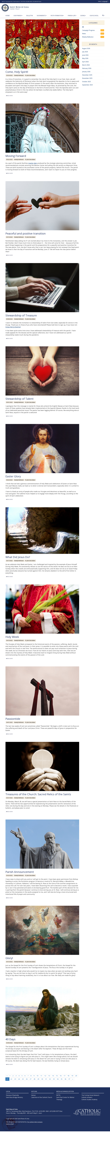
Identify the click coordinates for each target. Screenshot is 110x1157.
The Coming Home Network (90, 1095)
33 (54, 1079)
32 (50, 1079)
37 (69, 1079)
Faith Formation (57, 16)
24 (19, 1079)
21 (7, 1079)
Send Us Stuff (10, 1124)
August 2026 (86, 48)
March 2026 (86, 65)
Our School (94, 16)
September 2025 (87, 85)
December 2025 (87, 75)
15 (57, 1076)
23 (15, 1079)
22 (11, 1079)
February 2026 (86, 68)
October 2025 (86, 82)
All (83, 27)
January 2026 (86, 72)
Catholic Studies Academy (89, 1099)
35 (61, 1079)
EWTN (58, 1095)
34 (58, 1079)
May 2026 (85, 58)
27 (30, 1079)
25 (23, 1079)
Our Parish (18, 16)
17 (64, 1076)
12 (45, 1076)
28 (34, 1079)
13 (49, 1076)
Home (8, 16)
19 (72, 1076)
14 (53, 1076)
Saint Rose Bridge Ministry (14, 1097)
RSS (102, 30)
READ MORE (10, 95)
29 (38, 1079)
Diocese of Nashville (12, 1095)
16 (61, 1076)
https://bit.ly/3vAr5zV (13, 327)
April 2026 (85, 62)
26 (27, 1079)
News (84, 34)
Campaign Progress (88, 30)
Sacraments (41, 16)
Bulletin (29, 16)
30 (42, 1079)
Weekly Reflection (87, 37)
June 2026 (85, 55)
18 (68, 1076)
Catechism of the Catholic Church (41, 1097)
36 (65, 1079)
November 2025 (87, 78)
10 (37, 1076)
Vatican (33, 1095)
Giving (82, 16)
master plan (32, 163)
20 (76, 1076)
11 (41, 1076)
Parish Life (72, 16)
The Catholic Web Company (34, 1122)
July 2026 (85, 52)
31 (46, 1079)
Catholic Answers (86, 1097)
